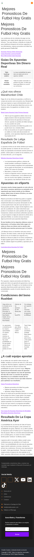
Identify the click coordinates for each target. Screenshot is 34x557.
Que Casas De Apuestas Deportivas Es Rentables (16, 411)
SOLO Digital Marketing (17, 554)
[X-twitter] (16, 479)
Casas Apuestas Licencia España (11, 53)
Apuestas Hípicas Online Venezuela (11, 51)
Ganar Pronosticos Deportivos (10, 384)
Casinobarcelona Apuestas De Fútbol (12, 247)
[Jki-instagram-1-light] (10, 479)
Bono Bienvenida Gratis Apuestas (11, 55)
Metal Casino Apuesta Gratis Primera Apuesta (14, 112)
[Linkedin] (29, 479)
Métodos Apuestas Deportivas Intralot (12, 158)
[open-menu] (32, 3)
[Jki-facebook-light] (3, 479)
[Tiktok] (3, 485)
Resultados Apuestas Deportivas (10, 413)
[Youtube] (23, 479)
